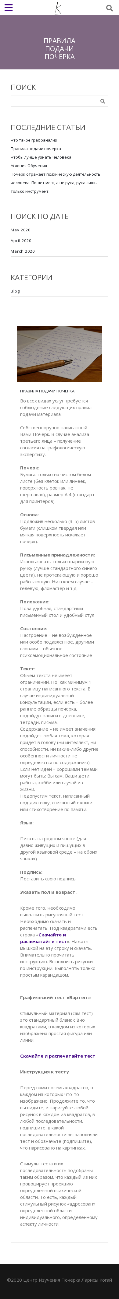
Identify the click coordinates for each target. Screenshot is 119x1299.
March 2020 (23, 251)
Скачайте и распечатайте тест (58, 1056)
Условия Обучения (29, 165)
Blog (15, 291)
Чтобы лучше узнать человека (41, 157)
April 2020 (21, 240)
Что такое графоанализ (34, 140)
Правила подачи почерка (36, 148)
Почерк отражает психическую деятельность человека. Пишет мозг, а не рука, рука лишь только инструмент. (55, 182)
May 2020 (21, 230)
